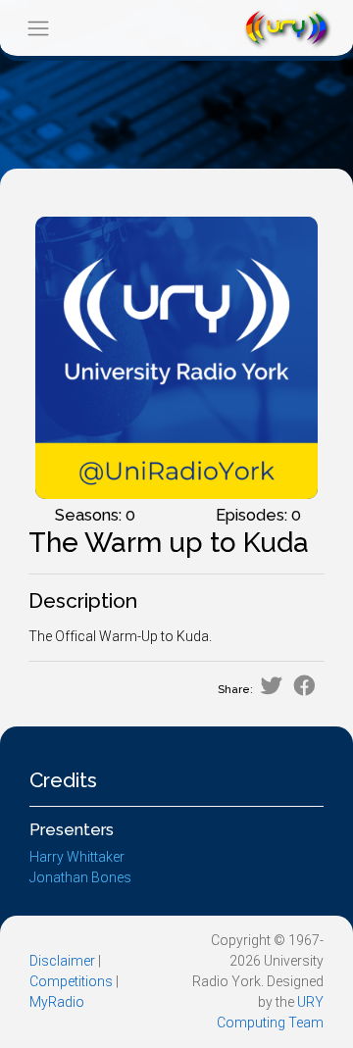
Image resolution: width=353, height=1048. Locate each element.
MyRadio (56, 1002)
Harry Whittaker (77, 857)
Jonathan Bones (80, 877)
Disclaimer (62, 961)
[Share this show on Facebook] (304, 685)
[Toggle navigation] (38, 28)
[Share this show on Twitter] (271, 685)
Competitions (71, 981)
